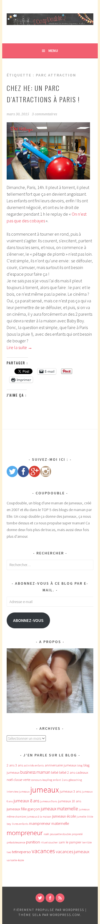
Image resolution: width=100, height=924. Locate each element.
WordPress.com (65, 915)
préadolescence (16, 842)
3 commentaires (44, 114)
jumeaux (44, 789)
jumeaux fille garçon (23, 808)
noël (46, 834)
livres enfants (20, 824)
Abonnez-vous (28, 620)
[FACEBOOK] (50, 897)
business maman (35, 772)
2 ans (10, 765)
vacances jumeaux (72, 851)
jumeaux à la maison (39, 816)
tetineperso (21, 851)
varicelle (12, 860)
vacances (43, 851)
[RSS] (60, 897)
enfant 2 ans (60, 780)
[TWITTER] (40, 897)
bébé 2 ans (67, 772)
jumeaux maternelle (59, 809)
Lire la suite (19, 347)
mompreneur (25, 832)
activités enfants (34, 765)
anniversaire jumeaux (60, 765)
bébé (54, 772)
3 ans (19, 765)
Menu (53, 50)
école (21, 860)
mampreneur (40, 823)
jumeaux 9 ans (48, 801)
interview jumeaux (18, 791)
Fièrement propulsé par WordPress (49, 910)
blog (79, 765)
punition (33, 842)
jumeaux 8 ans (26, 800)
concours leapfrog (41, 780)
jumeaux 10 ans (69, 801)
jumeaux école (64, 816)
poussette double (60, 834)
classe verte (22, 779)
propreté (77, 834)
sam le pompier (70, 842)
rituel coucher (49, 842)
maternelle (60, 823)
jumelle (81, 816)
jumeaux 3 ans (70, 791)
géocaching (75, 780)
